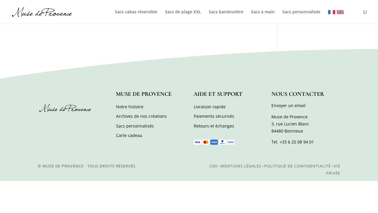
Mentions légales (241, 166)
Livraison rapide (210, 106)
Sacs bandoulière (226, 12)
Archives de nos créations (141, 116)
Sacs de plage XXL (183, 12)
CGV (213, 166)
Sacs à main (263, 12)
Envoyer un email (288, 105)
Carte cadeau (129, 135)
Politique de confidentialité (297, 166)
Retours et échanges (214, 126)
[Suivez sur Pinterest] (69, 123)
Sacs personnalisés (301, 12)
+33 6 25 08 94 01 (297, 142)
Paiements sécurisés (214, 116)
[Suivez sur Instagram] (56, 123)
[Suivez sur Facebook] (43, 123)
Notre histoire (130, 106)
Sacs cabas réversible (136, 12)
